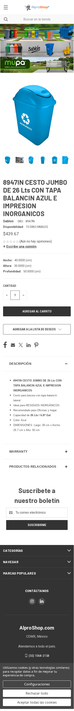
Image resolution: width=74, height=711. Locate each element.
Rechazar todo (37, 693)
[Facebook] (5, 345)
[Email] (13, 345)
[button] (37, 32)
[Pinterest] (36, 345)
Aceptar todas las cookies (37, 702)
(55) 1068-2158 (39, 655)
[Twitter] (21, 345)
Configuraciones (37, 684)
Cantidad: (10, 285)
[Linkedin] (28, 345)
